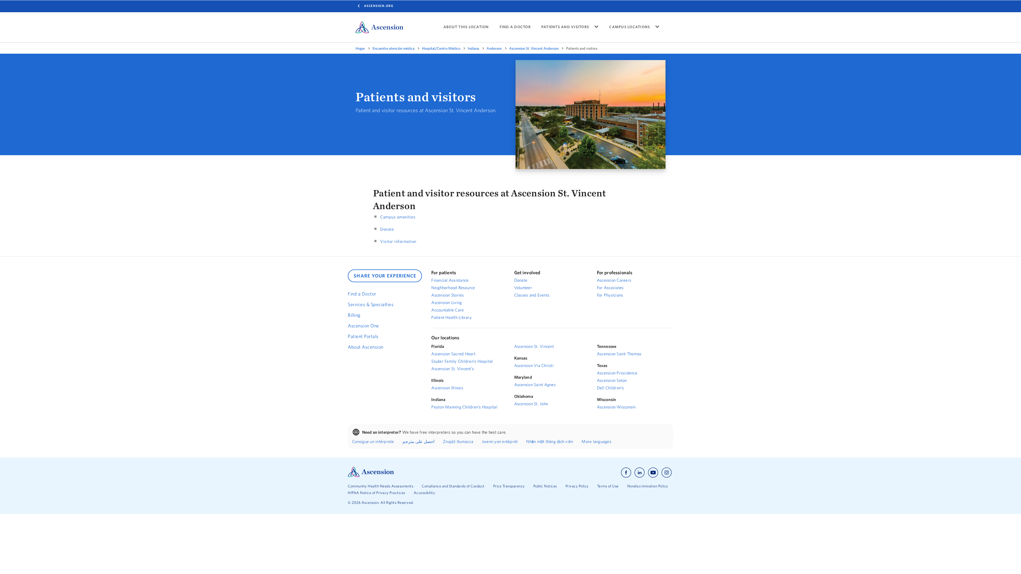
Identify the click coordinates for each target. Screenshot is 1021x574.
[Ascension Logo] (371, 475)
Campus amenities (397, 216)
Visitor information (398, 241)
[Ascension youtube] (653, 472)
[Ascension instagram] (667, 472)
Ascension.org (379, 6)
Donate (387, 229)
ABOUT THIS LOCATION (466, 27)
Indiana (473, 48)
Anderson (494, 48)
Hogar (360, 48)
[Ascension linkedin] (639, 472)
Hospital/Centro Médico (441, 48)
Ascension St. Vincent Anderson (534, 48)
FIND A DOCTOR (515, 27)
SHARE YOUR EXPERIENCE (385, 275)
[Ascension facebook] (626, 472)
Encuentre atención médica (394, 48)
